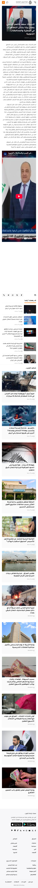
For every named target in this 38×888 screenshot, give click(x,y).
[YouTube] (29, 830)
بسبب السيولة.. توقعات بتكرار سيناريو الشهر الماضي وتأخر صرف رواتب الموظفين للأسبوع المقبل (20, 682)
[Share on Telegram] (8, 295)
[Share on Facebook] (21, 295)
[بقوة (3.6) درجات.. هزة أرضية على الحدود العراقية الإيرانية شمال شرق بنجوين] (19, 452)
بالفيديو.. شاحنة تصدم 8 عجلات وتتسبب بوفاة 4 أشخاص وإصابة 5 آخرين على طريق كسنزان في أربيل (21, 430)
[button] (34, 2)
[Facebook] (35, 830)
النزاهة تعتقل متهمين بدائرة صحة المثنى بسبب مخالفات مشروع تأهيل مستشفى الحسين (19, 504)
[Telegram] (24, 830)
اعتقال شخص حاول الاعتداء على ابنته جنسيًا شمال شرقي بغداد (12, 319)
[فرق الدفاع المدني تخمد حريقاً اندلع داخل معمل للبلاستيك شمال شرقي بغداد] (19, 595)
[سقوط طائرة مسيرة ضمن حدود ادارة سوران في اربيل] (30, 309)
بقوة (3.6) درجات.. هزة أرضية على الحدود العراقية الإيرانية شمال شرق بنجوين (19, 467)
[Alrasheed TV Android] (12, 830)
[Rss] (21, 830)
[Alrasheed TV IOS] (15, 830)
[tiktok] (18, 830)
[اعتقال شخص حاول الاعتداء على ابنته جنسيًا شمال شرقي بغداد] (30, 320)
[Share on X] (17, 295)
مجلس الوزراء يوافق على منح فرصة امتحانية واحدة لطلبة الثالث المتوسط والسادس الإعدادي (19, 755)
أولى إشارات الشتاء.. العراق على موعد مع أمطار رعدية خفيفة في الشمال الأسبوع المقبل (19, 719)
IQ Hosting (21, 885)
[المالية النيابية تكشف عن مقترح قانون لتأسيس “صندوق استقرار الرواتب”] (19, 526)
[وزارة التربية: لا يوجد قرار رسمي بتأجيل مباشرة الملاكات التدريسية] (19, 632)
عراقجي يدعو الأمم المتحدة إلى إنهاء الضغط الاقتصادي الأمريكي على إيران (12, 358)
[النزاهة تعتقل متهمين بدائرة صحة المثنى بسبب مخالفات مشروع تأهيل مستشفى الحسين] (19, 489)
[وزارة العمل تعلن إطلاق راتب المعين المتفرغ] (19, 777)
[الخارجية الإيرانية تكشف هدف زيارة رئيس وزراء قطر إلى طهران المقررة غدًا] (30, 347)
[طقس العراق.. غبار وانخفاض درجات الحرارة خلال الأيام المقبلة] (19, 561)
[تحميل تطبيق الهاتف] (23, 824)
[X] (33, 830)
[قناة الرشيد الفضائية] (24, 2)
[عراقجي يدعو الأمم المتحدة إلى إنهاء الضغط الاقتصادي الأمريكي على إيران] (30, 359)
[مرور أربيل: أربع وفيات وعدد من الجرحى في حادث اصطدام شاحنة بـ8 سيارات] (19, 381)
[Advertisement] (19, 269)
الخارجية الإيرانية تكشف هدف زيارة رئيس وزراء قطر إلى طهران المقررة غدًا (12, 346)
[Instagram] (26, 830)
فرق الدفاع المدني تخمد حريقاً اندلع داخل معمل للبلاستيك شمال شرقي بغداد (20, 610)
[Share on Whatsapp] (13, 295)
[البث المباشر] (3, 2)
